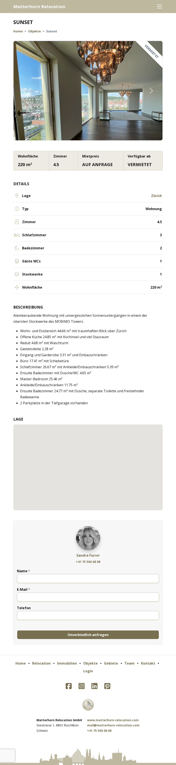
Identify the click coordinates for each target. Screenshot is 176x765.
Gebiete (111, 663)
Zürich (156, 195)
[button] (25, 90)
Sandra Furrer (88, 555)
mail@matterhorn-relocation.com (113, 725)
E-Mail (22, 589)
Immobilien (67, 663)
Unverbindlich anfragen (88, 634)
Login (88, 671)
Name (22, 571)
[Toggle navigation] (159, 6)
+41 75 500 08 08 (88, 562)
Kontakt (148, 663)
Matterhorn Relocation (39, 6)
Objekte (34, 31)
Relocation (41, 663)
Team (129, 663)
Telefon (24, 608)
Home (18, 31)
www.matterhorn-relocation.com (113, 720)
